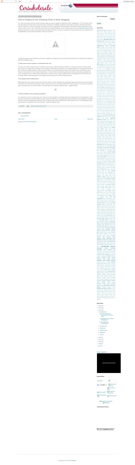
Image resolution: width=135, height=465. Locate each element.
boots (102, 36)
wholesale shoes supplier (109, 269)
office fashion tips (111, 119)
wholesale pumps (110, 236)
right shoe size (112, 133)
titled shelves (107, 202)
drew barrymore (112, 56)
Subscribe (99, 381)
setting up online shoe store (106, 139)
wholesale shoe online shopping (104, 241)
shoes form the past (107, 165)
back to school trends (105, 33)
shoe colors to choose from (103, 147)
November (102, 326)
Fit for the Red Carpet (108, 64)
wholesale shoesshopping (109, 216)
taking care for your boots (106, 192)
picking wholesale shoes (105, 127)
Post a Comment (24, 116)
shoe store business (110, 156)
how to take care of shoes (106, 105)
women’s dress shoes (102, 293)
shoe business (106, 141)
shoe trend (99, 159)
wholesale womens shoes (104, 288)
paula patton (110, 125)
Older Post (90, 119)
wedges (111, 213)
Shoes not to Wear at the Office (108, 167)
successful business (110, 184)
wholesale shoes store (105, 268)
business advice (100, 39)
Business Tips (108, 39)
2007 (100, 346)
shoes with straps (105, 170)
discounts (107, 53)
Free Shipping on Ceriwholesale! (104, 322)
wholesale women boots (103, 283)
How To (102, 79)
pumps (113, 130)
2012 (100, 310)
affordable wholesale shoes (103, 30)
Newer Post (21, 119)
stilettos (113, 179)
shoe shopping (100, 153)
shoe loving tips (104, 152)
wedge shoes (106, 213)
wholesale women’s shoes (86, 28)
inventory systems (105, 113)
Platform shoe (104, 128)
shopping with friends (102, 175)
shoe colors (112, 145)
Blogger (74, 460)
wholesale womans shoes (108, 282)
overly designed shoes (102, 125)
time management (110, 195)
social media (109, 176)
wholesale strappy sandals (103, 277)
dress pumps (105, 56)
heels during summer (102, 76)
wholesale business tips (109, 223)
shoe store (103, 156)
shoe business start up (106, 142)
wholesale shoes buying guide (103, 251)
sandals (109, 135)
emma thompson (111, 59)
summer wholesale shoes (108, 189)
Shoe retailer (112, 152)
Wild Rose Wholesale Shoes (103, 291)
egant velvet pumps (111, 58)
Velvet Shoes (112, 210)
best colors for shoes (107, 34)
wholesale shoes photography (103, 265)
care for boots (108, 41)
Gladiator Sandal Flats (102, 352)
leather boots (105, 116)
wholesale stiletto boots (109, 275)
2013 (100, 308)
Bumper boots (112, 37)
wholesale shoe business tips (108, 239)
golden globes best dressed (105, 71)
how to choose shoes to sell (106, 84)
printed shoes (112, 128)
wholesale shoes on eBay (103, 262)
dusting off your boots (101, 58)
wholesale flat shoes (105, 230)
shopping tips (112, 173)
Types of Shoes (108, 206)
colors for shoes (109, 48)
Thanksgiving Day (101, 195)
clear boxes (99, 48)
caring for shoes (101, 44)
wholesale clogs (100, 224)
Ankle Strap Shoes (102, 31)
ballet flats (99, 34)
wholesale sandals (101, 238)
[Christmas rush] (55, 53)
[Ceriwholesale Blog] (112, 385)
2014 (100, 305)
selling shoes (109, 136)
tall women (112, 193)
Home (55, 119)
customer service (107, 51)
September (103, 330)
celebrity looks (111, 44)
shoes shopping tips (101, 169)
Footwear (103, 65)
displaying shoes (110, 55)
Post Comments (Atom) (30, 121)
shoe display (112, 147)
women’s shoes (100, 294)
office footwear (100, 121)
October (102, 328)
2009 (100, 341)
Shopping (113, 170)
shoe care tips (105, 145)
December (102, 312)
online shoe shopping (107, 122)
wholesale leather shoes (103, 235)
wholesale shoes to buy (102, 271)
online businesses (108, 121)
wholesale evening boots (105, 227)
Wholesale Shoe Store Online (108, 243)
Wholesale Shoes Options (109, 263)
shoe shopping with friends (106, 155)
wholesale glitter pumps (104, 232)
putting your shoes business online (105, 132)
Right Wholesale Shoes (102, 135)
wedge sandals (100, 213)
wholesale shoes (108, 246)
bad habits (113, 33)
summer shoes (104, 187)
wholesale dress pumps (102, 226)
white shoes (109, 215)
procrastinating (100, 130)
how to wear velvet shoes (107, 108)
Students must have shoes (102, 181)
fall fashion (106, 61)
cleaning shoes (111, 47)
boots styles (107, 36)
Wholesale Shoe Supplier (102, 244)
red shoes (106, 133)
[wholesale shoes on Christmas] (55, 90)
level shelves (112, 116)
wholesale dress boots (110, 224)
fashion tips (100, 64)
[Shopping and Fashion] (106, 401)
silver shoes (112, 175)
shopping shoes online (102, 172)
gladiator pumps (100, 70)
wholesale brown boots (105, 221)
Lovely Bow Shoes (102, 118)
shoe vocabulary (105, 159)
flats (114, 64)
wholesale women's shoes (40, 106)
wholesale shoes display (110, 252)
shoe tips (113, 158)
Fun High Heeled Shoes (108, 67)
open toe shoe (102, 124)
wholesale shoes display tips (103, 254)
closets (103, 48)
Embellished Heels (101, 59)
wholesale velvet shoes (109, 279)
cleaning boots (104, 47)
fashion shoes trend (110, 62)
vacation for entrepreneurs (106, 209)
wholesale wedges (101, 280)
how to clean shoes (107, 85)
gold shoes (106, 70)
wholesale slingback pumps (103, 274)
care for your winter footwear (108, 42)
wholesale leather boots (109, 233)
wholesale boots (103, 219)
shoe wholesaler (103, 161)
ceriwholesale (100, 45)
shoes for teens (106, 164)
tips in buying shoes (111, 199)
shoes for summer (107, 162)
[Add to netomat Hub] (102, 396)
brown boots (105, 37)
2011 (100, 337)
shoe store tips (108, 158)
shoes (110, 161)
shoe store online (101, 158)
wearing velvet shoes (110, 212)
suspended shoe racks (102, 190)
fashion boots (100, 62)
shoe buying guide (108, 144)
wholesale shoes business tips (106, 249)
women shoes (112, 291)
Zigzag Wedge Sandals (108, 297)
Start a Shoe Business (105, 179)
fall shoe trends (111, 61)
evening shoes (100, 61)
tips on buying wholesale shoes (104, 201)
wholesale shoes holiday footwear (106, 258)
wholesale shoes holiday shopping (106, 260)
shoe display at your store (103, 148)
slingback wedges (101, 176)
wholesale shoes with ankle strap (107, 272)
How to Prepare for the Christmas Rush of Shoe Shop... (106, 315)
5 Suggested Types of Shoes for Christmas (107, 319)
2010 (100, 339)
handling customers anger (109, 75)
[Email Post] (27, 106)
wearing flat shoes (101, 212)
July (101, 334)
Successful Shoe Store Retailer (104, 186)
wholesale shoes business (106, 248)
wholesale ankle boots (102, 218)
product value (107, 130)
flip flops (99, 65)
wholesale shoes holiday (108, 257)
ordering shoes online (110, 124)
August (102, 332)
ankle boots (112, 30)
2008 (100, 343)
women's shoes (111, 293)
